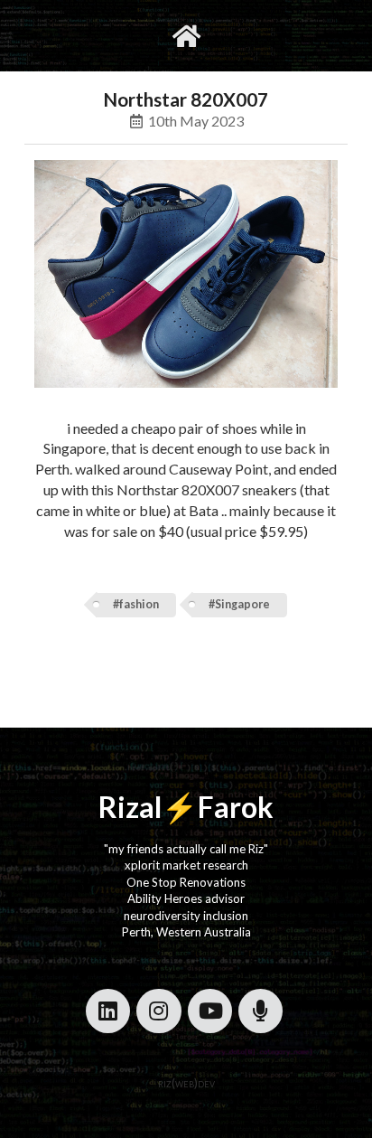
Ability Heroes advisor (186, 898)
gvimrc (113, 35)
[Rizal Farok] (186, 35)
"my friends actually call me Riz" (186, 849)
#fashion (136, 604)
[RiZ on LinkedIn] (108, 1011)
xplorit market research (186, 865)
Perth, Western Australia (186, 932)
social (243, 35)
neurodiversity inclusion (186, 915)
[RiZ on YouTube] (210, 1011)
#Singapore (239, 604)
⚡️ (180, 806)
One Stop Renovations (186, 882)
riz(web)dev (186, 1083)
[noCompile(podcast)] (260, 1011)
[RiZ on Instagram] (158, 1011)
